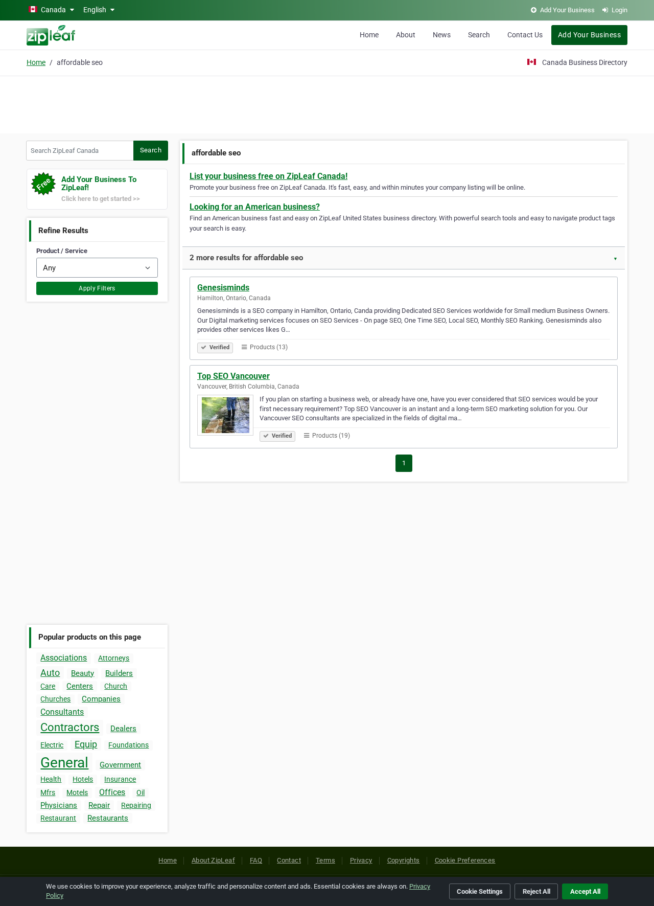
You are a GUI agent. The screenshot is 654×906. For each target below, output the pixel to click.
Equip (86, 744)
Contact (289, 860)
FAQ (256, 860)
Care (47, 686)
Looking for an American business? (255, 207)
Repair (99, 805)
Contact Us (525, 35)
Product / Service (61, 251)
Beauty (82, 673)
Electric (51, 745)
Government (120, 764)
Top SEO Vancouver (233, 376)
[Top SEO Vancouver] (228, 417)
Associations (63, 658)
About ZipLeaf (213, 860)
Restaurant (58, 818)
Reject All (536, 891)
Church (115, 686)
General (64, 762)
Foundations (128, 745)
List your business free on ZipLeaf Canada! (268, 176)
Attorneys (113, 658)
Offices (112, 792)
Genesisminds (223, 287)
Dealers (123, 728)
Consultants (62, 712)
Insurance (120, 779)
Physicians (58, 805)
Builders (119, 673)
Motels (77, 792)
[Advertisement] (327, 103)
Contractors (69, 727)
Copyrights (403, 860)
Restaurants (107, 818)
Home (369, 35)
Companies (101, 699)
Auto (50, 672)
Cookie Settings (480, 891)
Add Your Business (589, 35)
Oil (140, 792)
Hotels (83, 779)
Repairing (136, 805)
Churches (55, 699)
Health (50, 779)
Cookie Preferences (465, 860)
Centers (79, 686)
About (405, 35)
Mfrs (47, 792)
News (442, 35)
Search (479, 35)
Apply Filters (97, 288)
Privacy (361, 860)
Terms (325, 860)
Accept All (585, 891)
